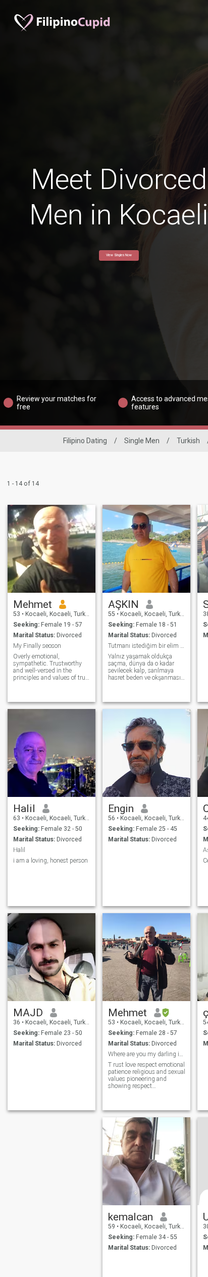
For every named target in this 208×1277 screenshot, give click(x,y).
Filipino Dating (85, 441)
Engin (121, 808)
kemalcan (130, 1217)
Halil (24, 808)
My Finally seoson (37, 645)
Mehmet (32, 604)
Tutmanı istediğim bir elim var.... (146, 645)
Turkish (188, 441)
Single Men (142, 441)
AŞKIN (123, 604)
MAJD (28, 1013)
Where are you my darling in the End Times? (146, 1054)
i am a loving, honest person (50, 860)
